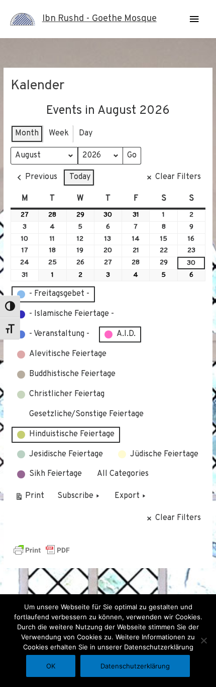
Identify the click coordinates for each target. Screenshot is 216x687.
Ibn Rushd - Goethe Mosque (99, 19)
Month (27, 133)
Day (85, 133)
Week (59, 133)
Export (127, 496)
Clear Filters (178, 177)
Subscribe (75, 496)
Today (79, 177)
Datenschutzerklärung (135, 666)
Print (29, 498)
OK (50, 666)
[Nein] (203, 640)
